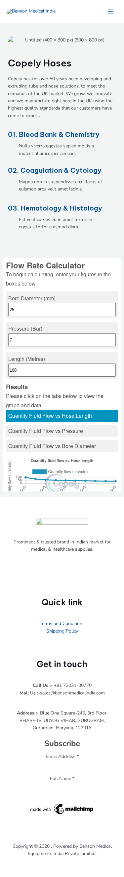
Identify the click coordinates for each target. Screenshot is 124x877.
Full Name (62, 778)
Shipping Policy (62, 631)
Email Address (62, 756)
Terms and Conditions (62, 623)
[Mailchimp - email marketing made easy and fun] (62, 808)
